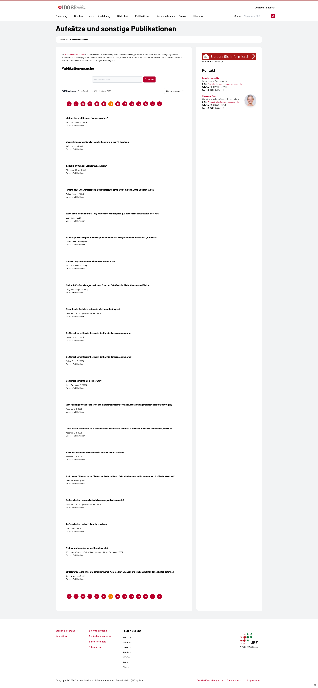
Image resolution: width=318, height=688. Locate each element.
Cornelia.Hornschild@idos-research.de (225, 84)
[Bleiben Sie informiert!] (229, 56)
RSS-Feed (126, 657)
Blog (124, 662)
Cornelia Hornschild (210, 78)
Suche (151, 79)
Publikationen (142, 16)
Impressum (253, 680)
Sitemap (94, 646)
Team (91, 15)
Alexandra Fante (209, 96)
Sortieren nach (173, 91)
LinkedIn (126, 647)
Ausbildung (104, 16)
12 (125, 103)
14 (139, 103)
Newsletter (127, 652)
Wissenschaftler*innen (75, 54)
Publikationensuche (79, 39)
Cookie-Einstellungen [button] (208, 680)
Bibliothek (122, 16)
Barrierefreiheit (97, 641)
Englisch (270, 7)
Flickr (125, 667)
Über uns (198, 16)
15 (145, 103)
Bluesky (126, 637)
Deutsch (259, 7)
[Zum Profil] (250, 100)
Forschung (61, 16)
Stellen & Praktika (65, 630)
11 (118, 103)
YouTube (126, 642)
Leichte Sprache (98, 630)
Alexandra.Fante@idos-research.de (223, 102)
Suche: (238, 16)
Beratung (79, 15)
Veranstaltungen (166, 15)
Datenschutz (234, 680)
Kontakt (60, 636)
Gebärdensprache (99, 636)
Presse (182, 16)
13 (132, 103)
